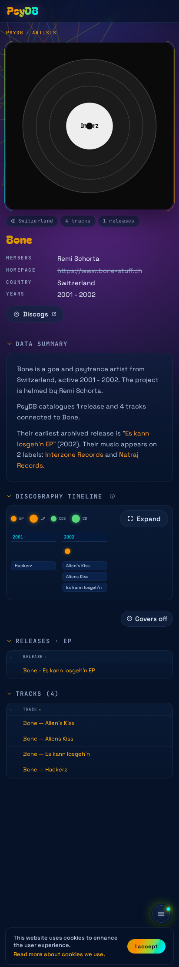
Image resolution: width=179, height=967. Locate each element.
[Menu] (161, 914)
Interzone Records (74, 454)
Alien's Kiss (78, 565)
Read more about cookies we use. (59, 954)
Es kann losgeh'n (84, 587)
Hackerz (23, 565)
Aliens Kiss (77, 576)
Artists (44, 33)
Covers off (151, 619)
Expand (149, 519)
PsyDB (14, 33)
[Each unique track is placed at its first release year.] (112, 496)
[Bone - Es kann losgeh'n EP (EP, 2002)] (67, 551)
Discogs (35, 314)
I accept (146, 946)
